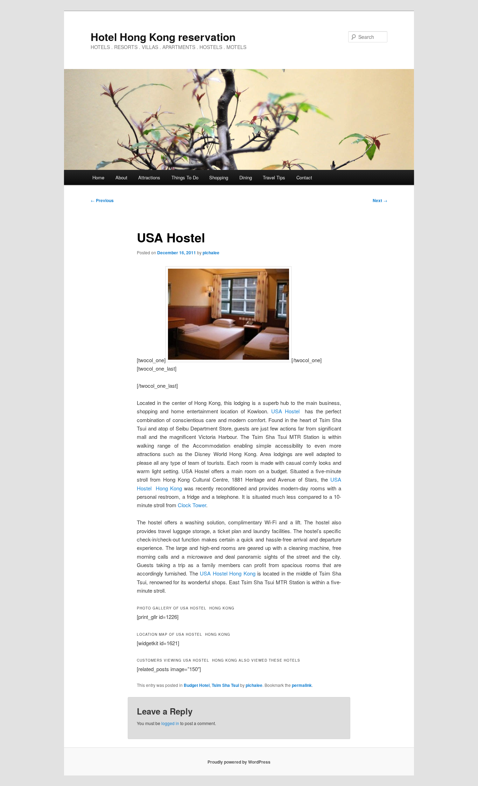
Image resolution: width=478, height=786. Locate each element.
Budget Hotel (197, 685)
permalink (302, 685)
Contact (304, 177)
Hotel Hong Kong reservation (163, 36)
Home (98, 177)
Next (380, 200)
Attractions (149, 177)
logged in (170, 723)
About (121, 177)
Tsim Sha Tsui (225, 685)
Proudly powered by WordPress (239, 762)
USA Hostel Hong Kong (227, 573)
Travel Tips (274, 177)
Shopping (218, 177)
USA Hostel (285, 411)
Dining (245, 177)
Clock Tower (192, 505)
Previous (102, 200)
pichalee (211, 252)
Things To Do (184, 177)
